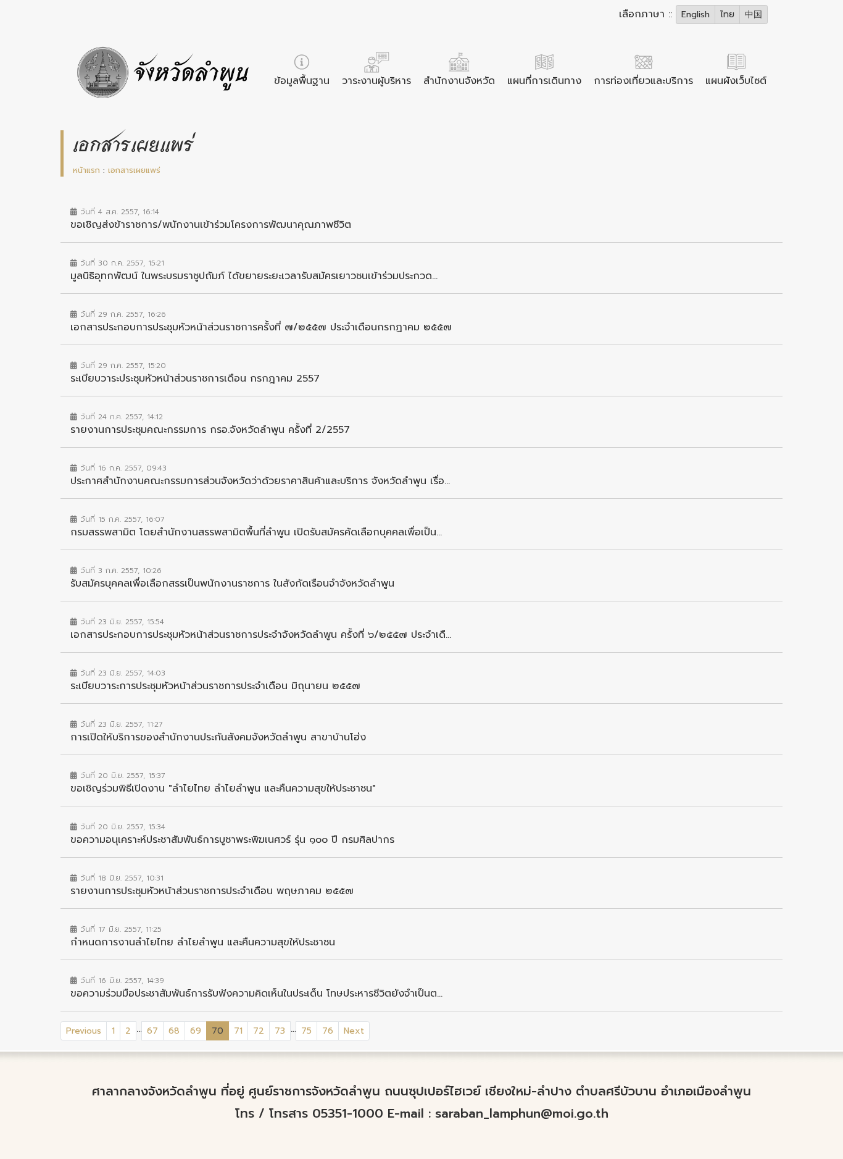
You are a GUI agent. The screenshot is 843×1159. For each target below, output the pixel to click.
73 (280, 1030)
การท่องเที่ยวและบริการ (643, 80)
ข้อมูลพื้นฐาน (302, 80)
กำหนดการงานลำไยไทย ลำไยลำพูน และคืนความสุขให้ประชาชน (202, 942)
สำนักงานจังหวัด (459, 80)
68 (174, 1030)
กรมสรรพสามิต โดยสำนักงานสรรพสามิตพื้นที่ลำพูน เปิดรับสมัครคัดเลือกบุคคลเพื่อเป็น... (256, 532)
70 (220, 1030)
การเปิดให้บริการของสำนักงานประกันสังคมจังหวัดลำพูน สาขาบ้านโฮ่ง (218, 737)
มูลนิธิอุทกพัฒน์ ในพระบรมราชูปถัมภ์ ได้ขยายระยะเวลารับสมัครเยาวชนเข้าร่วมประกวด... (254, 276)
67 (152, 1030)
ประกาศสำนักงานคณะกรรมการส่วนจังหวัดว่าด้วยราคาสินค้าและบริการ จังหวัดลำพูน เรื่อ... (260, 481)
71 (238, 1030)
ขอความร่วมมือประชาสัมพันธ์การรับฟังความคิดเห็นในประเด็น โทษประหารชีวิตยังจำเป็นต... (256, 993)
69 (195, 1030)
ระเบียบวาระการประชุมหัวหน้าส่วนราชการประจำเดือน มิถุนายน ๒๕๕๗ (215, 686)
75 (306, 1030)
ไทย (727, 14)
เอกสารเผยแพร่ (134, 170)
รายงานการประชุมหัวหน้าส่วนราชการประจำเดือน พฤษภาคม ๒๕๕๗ (212, 891)
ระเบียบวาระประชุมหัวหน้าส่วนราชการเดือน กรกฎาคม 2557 (195, 378)
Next (354, 1030)
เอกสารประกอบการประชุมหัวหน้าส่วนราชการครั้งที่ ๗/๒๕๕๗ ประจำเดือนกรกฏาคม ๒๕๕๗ (261, 327)
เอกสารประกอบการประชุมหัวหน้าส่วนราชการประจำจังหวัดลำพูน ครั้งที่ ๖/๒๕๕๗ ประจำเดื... (260, 634)
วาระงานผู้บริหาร (376, 80)
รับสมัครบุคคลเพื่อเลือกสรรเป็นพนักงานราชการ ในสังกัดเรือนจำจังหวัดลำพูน (232, 583)
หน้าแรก (86, 170)
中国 (753, 14)
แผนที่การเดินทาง (544, 80)
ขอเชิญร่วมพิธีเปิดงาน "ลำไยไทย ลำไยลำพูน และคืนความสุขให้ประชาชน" (223, 788)
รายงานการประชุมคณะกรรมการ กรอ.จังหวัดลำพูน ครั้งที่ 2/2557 (210, 429)
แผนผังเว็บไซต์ (735, 80)
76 (327, 1030)
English (695, 14)
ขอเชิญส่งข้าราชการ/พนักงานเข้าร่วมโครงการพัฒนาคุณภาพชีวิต (210, 224)
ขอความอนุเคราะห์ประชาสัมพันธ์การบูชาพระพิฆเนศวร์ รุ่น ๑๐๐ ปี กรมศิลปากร (232, 839)
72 (258, 1030)
